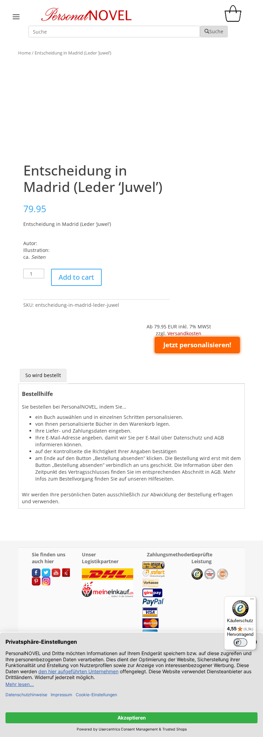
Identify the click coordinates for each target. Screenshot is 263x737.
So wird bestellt (43, 375)
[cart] (234, 20)
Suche (216, 31)
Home (24, 53)
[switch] (240, 642)
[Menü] (252, 600)
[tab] (43, 375)
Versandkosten (184, 333)
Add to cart (76, 277)
